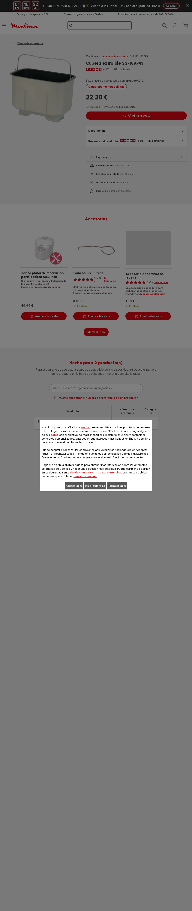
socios (85, 427)
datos (54, 434)
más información (85, 476)
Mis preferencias (95, 485)
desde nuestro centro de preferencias (95, 472)
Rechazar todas (117, 485)
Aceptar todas (74, 485)
